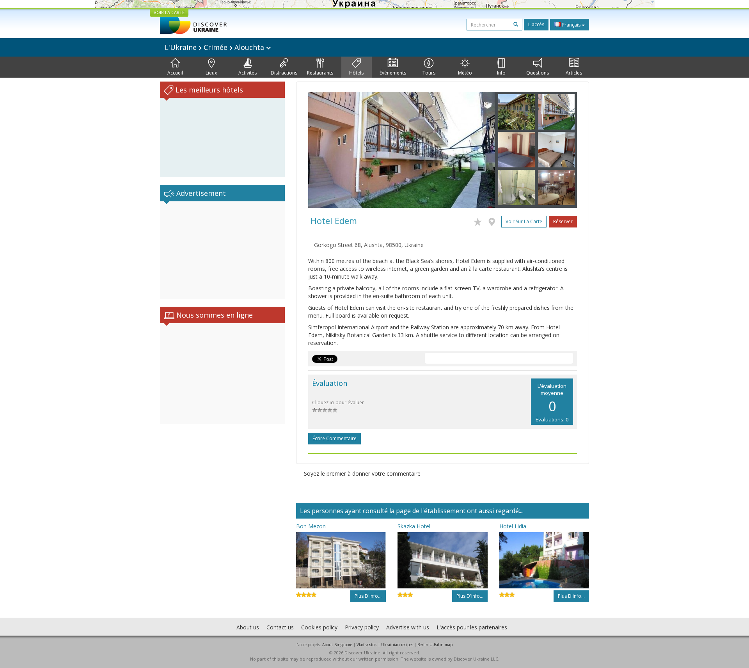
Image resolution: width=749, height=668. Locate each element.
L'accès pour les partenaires (472, 627)
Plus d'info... (368, 596)
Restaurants (320, 72)
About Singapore (337, 644)
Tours (428, 72)
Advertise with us (407, 627)
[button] (322, 150)
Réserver (563, 221)
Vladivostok (367, 644)
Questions (537, 72)
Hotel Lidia (512, 526)
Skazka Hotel (414, 526)
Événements (393, 72)
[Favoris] (479, 220)
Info (501, 72)
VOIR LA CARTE (169, 12)
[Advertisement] (222, 250)
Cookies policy (319, 627)
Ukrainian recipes (397, 644)
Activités (247, 72)
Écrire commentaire (334, 438)
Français (571, 24)
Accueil (175, 72)
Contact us (280, 627)
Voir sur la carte (524, 221)
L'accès (536, 24)
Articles (574, 72)
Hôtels (356, 72)
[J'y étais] (493, 220)
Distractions (284, 72)
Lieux (211, 72)
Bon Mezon (311, 526)
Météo (465, 72)
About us (247, 627)
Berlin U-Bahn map (435, 644)
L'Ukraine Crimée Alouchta (215, 47)
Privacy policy (362, 627)
